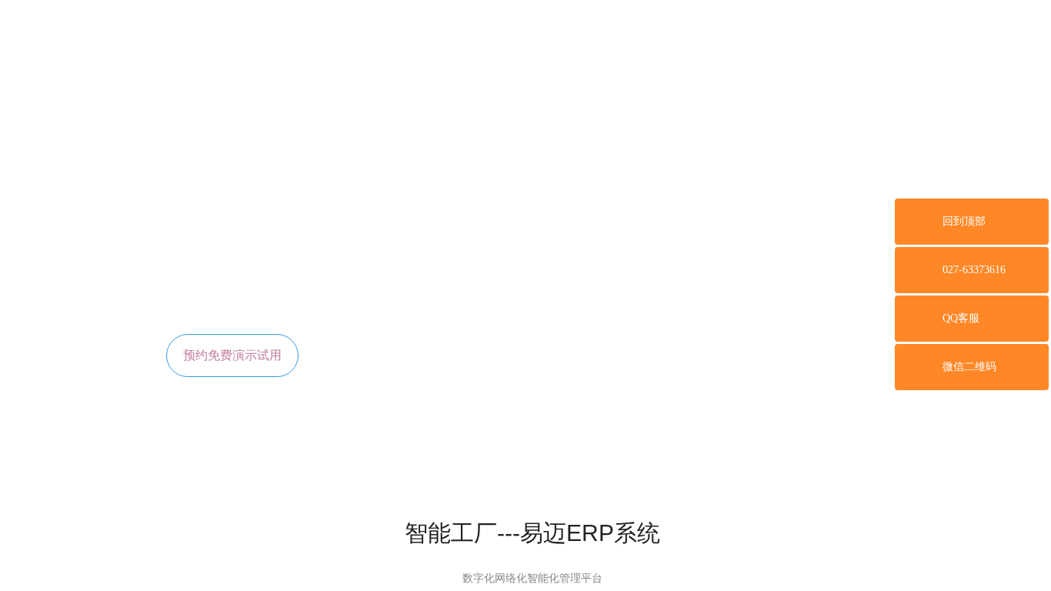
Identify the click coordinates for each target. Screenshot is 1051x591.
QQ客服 (961, 318)
